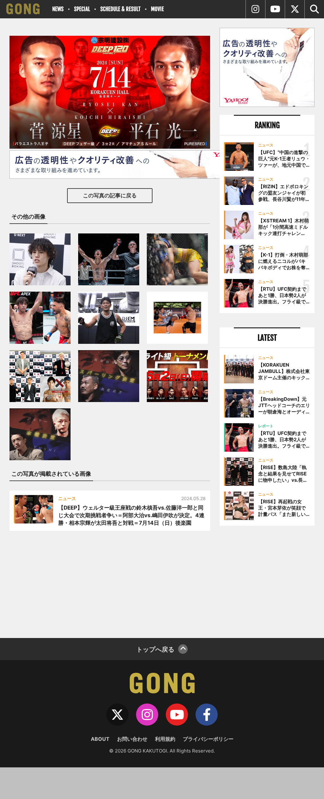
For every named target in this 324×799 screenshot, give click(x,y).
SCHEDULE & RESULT (120, 9)
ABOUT (100, 739)
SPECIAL (82, 9)
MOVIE (157, 9)
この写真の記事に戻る (110, 195)
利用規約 (165, 739)
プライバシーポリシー (208, 739)
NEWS (58, 9)
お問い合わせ (132, 739)
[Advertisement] (267, 579)
